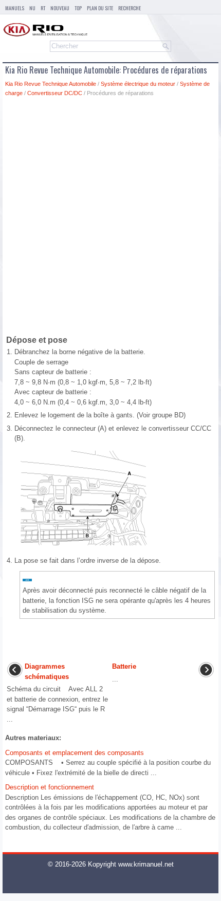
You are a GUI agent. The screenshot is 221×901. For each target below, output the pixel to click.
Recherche (129, 8)
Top (78, 8)
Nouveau (59, 8)
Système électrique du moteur (138, 84)
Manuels (14, 8)
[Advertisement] (110, 217)
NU (32, 8)
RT (43, 8)
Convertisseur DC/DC (54, 93)
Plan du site (100, 8)
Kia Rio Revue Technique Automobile (50, 84)
